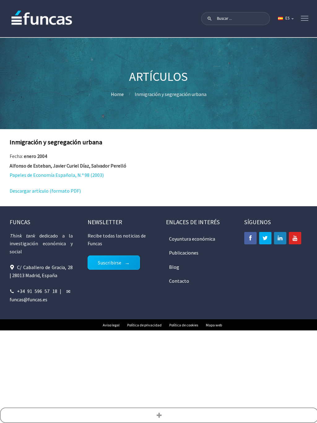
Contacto (179, 281)
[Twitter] (265, 238)
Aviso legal (111, 325)
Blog (174, 267)
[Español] (285, 18)
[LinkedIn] (280, 238)
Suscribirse (109, 262)
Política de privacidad (144, 325)
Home (117, 94)
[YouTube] (295, 238)
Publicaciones (183, 253)
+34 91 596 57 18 (37, 291)
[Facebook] (250, 238)
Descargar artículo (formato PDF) (45, 191)
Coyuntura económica (192, 239)
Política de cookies (183, 325)
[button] (209, 18)
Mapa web (214, 325)
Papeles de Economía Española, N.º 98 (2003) (57, 175)
